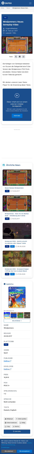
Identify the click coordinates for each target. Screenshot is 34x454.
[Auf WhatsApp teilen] (23, 56)
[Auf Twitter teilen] (15, 56)
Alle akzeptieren (24, 451)
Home (2, 8)
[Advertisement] (17, 144)
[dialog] (17, 446)
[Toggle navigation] (30, 3)
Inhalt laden (17, 116)
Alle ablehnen (9, 451)
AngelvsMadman (11, 28)
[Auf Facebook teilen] (19, 56)
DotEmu (7, 361)
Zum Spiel (17, 431)
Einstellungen (5, 447)
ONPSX (8, 3)
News (8, 8)
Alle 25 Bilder (16, 320)
